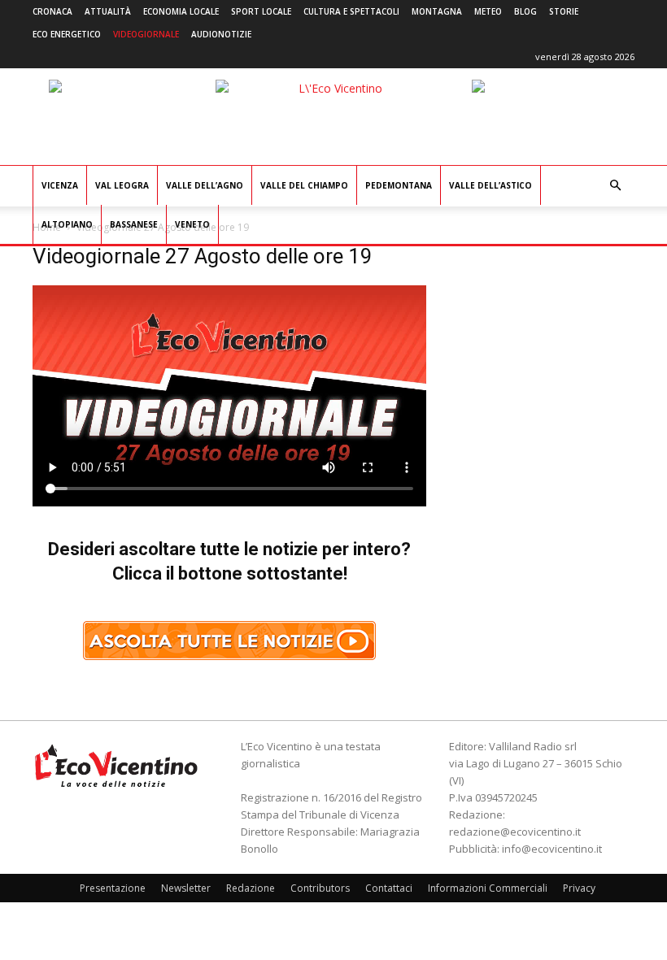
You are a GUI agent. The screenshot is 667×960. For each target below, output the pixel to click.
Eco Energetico (67, 34)
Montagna (437, 11)
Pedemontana (398, 185)
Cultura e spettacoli (351, 11)
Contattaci (388, 888)
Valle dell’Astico (490, 185)
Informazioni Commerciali (487, 888)
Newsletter (186, 888)
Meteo (488, 11)
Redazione (250, 888)
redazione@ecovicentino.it (515, 831)
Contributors (320, 888)
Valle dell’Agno (204, 185)
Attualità (108, 11)
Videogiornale (146, 34)
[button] (614, 185)
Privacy (579, 888)
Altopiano (67, 224)
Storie (563, 11)
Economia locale (181, 11)
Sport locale (261, 11)
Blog (525, 11)
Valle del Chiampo (304, 185)
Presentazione (113, 888)
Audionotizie (221, 34)
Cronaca (52, 11)
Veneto (192, 224)
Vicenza (59, 185)
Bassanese (134, 224)
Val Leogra (122, 185)
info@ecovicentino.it (552, 848)
